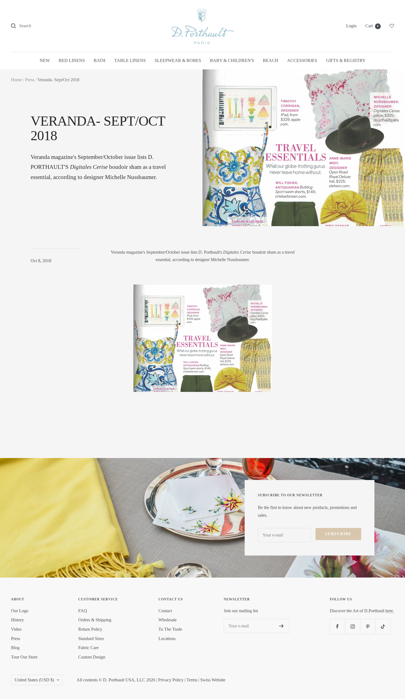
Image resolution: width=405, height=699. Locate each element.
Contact (165, 610)
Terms (192, 680)
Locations (166, 638)
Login (351, 25)
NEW (45, 60)
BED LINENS (72, 60)
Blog (15, 647)
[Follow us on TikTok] (382, 626)
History (17, 619)
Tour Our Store (24, 657)
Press (29, 79)
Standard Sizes (91, 638)
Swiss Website (212, 680)
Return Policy (90, 629)
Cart (372, 25)
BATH (100, 60)
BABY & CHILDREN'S (232, 60)
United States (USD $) (34, 680)
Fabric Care (88, 647)
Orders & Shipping (94, 619)
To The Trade (170, 629)
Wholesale (167, 619)
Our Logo (19, 610)
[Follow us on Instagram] (352, 626)
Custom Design (91, 657)
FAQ (82, 610)
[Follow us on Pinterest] (367, 626)
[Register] (281, 626)
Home (16, 79)
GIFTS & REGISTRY (346, 60)
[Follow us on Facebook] (337, 626)
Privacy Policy (170, 680)
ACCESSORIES (302, 60)
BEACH (270, 60)
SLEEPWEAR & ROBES (178, 60)
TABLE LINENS (130, 60)
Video (16, 629)
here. (389, 610)
